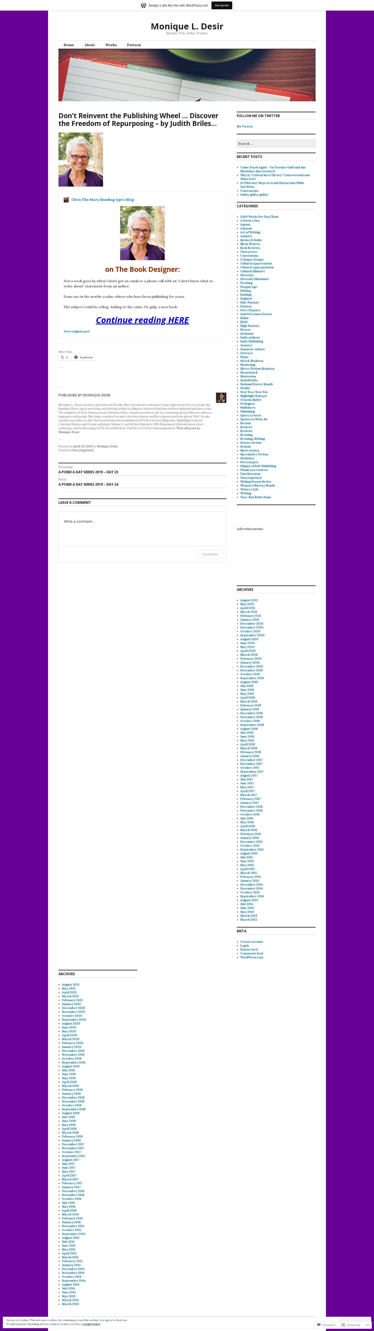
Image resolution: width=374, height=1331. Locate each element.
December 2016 (251, 807)
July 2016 (246, 818)
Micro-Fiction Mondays (257, 369)
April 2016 (247, 826)
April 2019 (247, 697)
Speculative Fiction (254, 454)
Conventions (249, 256)
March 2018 (248, 748)
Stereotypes (249, 462)
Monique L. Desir (187, 26)
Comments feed (251, 953)
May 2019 (247, 694)
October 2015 (250, 846)
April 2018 (247, 744)
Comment (210, 554)
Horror (245, 330)
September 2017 (252, 771)
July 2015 (246, 857)
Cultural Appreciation (256, 263)
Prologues (247, 404)
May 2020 (247, 647)
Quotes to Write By (254, 419)
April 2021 (247, 608)
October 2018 (250, 721)
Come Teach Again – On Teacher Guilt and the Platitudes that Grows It (273, 169)
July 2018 (246, 733)
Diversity (247, 275)
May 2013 (247, 912)
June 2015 (247, 861)
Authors (246, 236)
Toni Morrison (250, 474)
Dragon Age (248, 287)
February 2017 (250, 799)
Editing (245, 291)
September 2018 (252, 725)
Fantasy (246, 306)
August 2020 (249, 639)
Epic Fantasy (249, 302)
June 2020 (247, 643)
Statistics (247, 458)
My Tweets (245, 126)
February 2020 (251, 659)
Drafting (246, 283)
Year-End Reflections (255, 497)
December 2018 (251, 713)
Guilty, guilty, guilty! (254, 195)
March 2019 (248, 701)
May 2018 (247, 740)
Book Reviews (250, 248)
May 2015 (247, 865)
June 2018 (247, 736)
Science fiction (250, 443)
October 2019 (250, 674)
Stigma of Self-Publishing (258, 466)
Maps (244, 357)
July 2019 (246, 686)
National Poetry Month (256, 384)
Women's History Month (257, 485)
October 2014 (250, 892)
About (89, 45)
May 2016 (247, 822)
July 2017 (246, 779)
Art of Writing (250, 232)
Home (69, 45)
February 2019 (250, 705)
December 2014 (251, 884)
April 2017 (247, 791)
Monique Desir (107, 446)
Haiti (243, 322)
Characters (248, 252)
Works (111, 45)
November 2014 (251, 888)
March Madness (251, 361)
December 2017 (251, 760)
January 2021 (249, 620)
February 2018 (250, 752)
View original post (77, 331)
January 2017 (249, 803)
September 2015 (252, 849)
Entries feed (249, 949)
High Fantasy (249, 326)
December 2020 (251, 623)
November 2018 (251, 717)
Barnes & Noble (251, 240)
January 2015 (249, 881)
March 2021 (248, 612)
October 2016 (250, 814)
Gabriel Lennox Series (256, 314)
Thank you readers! (254, 470)
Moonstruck (249, 372)
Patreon (134, 45)
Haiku (244, 318)
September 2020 (252, 635)
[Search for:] (276, 144)
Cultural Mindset (252, 271)
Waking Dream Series (255, 481)
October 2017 (250, 768)
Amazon (246, 228)
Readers (246, 427)
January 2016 (249, 838)
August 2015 (249, 853)
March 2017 (248, 795)
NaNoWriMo (249, 380)
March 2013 (248, 916)
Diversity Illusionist (254, 279)
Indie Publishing (251, 341)
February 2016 (250, 834)
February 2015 (250, 877)
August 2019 (249, 682)
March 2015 (248, 873)
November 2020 (251, 627)
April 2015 (247, 869)
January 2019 (249, 709)
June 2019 (247, 690)
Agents (245, 224)
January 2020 (250, 662)
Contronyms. (249, 191)
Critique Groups (252, 259)
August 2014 (249, 900)
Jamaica (246, 345)
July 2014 (246, 904)
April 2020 (248, 651)
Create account (251, 942)
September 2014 (252, 896)
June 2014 (247, 908)
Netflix (245, 388)
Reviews (246, 431)
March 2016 (248, 830)
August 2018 (249, 729)
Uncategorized (83, 450)
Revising (246, 435)
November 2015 (251, 842)
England (246, 298)
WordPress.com (251, 957)
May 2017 (247, 787)
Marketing (247, 365)
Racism (245, 423)
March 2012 (248, 920)
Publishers (247, 407)
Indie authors (250, 337)
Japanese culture (252, 349)
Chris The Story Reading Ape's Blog (102, 199)
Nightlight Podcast (253, 396)
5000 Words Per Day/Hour (259, 217)
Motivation (248, 376)
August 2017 (249, 775)
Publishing (247, 411)
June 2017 (247, 783)
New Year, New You (254, 392)
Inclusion (246, 333)
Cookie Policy (91, 1324)
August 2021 (249, 600)
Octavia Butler (250, 400)
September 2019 (252, 678)
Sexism (245, 446)
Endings (246, 294)
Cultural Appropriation (257, 267)
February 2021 (250, 616)
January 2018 (249, 756)
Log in (244, 945)
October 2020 (250, 631)
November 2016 (251, 810)
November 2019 (251, 670)
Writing (245, 493)
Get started (222, 5)
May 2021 (247, 604)
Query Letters (250, 415)
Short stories (249, 450)
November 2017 (251, 764)
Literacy (246, 353)
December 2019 (251, 666)
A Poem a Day (250, 220)
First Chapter (250, 310)
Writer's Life (249, 489)
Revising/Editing (252, 439)
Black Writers (250, 244)
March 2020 (249, 655)
